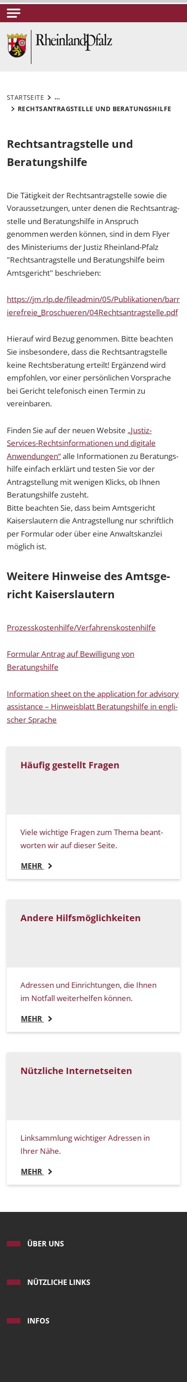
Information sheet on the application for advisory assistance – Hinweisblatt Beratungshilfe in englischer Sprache (93, 707)
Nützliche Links (58, 1282)
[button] (13, 13)
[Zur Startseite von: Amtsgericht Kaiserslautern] (59, 46)
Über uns (45, 1243)
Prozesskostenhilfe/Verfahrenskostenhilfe (81, 627)
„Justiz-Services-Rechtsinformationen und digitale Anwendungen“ (81, 443)
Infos (38, 1320)
